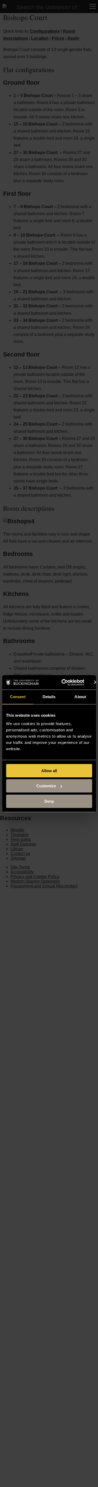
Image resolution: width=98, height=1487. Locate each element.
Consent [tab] (18, 696)
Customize (46, 786)
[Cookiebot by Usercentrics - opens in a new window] (63, 682)
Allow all (49, 770)
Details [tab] (49, 696)
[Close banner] (95, 682)
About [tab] (80, 696)
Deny (49, 801)
